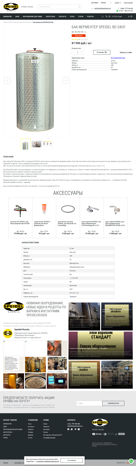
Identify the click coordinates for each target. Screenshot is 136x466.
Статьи (80, 16)
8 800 (127, 8)
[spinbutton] (77, 52)
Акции (45, 424)
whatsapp (72, 429)
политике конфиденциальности (48, 461)
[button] (81, 52)
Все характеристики (118, 58)
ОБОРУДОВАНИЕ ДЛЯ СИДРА (32, 16)
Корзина (115, 16)
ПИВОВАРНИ (7, 16)
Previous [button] (7, 80)
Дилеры (30, 435)
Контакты (31, 426)
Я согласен (72, 460)
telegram (75, 429)
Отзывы (30, 432)
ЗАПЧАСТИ (62, 16)
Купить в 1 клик (126, 52)
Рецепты (90, 16)
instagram (68, 429)
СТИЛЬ (72, 16)
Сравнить (85, 32)
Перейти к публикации (12, 354)
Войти (117, 3)
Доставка (94, 3)
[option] (36, 81)
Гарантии (46, 426)
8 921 (126, 11)
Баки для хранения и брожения (23, 22)
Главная (5, 22)
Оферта (5, 462)
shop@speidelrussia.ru (102, 8)
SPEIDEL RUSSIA (11, 7)
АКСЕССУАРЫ (50, 16)
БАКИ (17, 16)
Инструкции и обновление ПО (52, 435)
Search (79, 7)
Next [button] (65, 80)
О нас (29, 424)
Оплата (103, 3)
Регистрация (128, 3)
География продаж (49, 437)
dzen (79, 429)
